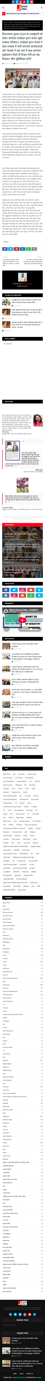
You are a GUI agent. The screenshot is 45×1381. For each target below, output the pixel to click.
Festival (22, 803)
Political (11, 22)
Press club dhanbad (31, 825)
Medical (11, 817)
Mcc (4, 817)
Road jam (17, 835)
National (29, 817)
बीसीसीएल (33, 872)
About (22, 1373)
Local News (35, 814)
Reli (26, 832)
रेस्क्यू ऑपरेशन (6, 886)
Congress (6, 788)
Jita (36, 810)
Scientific (6, 839)
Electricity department (10, 799)
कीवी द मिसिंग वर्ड (24, 854)
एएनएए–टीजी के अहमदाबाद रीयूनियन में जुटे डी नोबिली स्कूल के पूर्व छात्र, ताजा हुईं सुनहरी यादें (21, 571)
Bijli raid (37, 781)
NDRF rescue (7, 821)
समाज (32, 886)
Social (35, 839)
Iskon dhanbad (18, 810)
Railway (38, 828)
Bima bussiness (8, 785)
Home (5, 22)
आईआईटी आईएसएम (35, 846)
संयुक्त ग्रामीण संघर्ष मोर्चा (9, 890)
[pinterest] (24, 2)
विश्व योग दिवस (16, 886)
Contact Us (29, 1373)
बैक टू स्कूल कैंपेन (7, 875)
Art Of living (18, 778)
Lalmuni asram (20, 814)
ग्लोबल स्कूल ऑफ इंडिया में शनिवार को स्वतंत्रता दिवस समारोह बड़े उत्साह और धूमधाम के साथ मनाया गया (27, 703)
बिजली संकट (25, 872)
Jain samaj (29, 810)
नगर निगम (31, 864)
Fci (16, 803)
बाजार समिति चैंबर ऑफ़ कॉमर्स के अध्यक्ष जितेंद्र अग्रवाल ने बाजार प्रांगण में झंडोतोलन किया (25, 747)
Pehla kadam (37, 821)
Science (32, 835)
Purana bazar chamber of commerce (14, 828)
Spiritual (6, 843)
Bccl (30, 781)
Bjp (25, 785)
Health (26, 806)
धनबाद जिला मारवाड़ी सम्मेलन (10, 864)
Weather (35, 843)
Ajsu (14, 774)
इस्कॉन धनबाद (25, 850)
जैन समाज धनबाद (21, 861)
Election (36, 796)
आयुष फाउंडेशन (7, 850)
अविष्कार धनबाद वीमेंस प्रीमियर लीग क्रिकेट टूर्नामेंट (15, 846)
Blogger (39, 1377)
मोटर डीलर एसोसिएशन (21, 879)
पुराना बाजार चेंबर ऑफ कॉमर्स (20, 868)
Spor (12, 843)
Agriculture (6, 774)
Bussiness (32, 785)
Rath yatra (6, 832)
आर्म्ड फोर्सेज (16, 850)
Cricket (20, 788)
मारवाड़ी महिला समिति (8, 879)
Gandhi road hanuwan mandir (12, 806)
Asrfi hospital (29, 778)
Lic (28, 814)
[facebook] (13, 2)
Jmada (5, 814)
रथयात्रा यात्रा (33, 882)
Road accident (7, 835)
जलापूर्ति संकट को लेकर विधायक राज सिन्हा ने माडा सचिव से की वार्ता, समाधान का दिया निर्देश (26, 301)
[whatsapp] (30, 595)
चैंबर (13, 861)
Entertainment (24, 799)
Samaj (25, 835)
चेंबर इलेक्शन (6, 861)
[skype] (27, 2)
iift (4, 810)
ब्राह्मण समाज (18, 875)
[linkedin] (34, 1314)
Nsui (15, 821)
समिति (38, 886)
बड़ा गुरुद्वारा (32, 868)
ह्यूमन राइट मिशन (22, 890)
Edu (21, 796)
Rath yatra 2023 (17, 832)
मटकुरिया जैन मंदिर (28, 875)
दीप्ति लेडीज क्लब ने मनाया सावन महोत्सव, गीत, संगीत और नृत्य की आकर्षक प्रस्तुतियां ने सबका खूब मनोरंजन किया (22, 14)
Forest (29, 803)
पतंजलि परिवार (6, 868)
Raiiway (30, 828)
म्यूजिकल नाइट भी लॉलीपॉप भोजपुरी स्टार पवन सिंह (15, 882)
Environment (35, 799)
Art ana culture (31, 774)
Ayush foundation (8, 781)
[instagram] (20, 2)
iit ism (9, 810)
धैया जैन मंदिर (23, 864)
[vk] (5, 595)
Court (13, 788)
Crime (27, 788)
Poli (4, 825)
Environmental (7, 803)
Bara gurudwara (22, 781)
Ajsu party (21, 774)
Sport (19, 843)
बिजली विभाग (16, 872)
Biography (19, 785)
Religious (32, 832)
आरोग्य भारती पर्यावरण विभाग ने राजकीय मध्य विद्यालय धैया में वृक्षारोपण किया (27, 726)
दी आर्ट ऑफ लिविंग (33, 861)
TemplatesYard (21, 1377)
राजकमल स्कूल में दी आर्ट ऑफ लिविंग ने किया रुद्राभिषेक (20, 534)
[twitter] (17, 2)
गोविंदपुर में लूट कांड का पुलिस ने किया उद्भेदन (23, 857)
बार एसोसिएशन (6, 872)
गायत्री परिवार (6, 857)
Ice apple (34, 806)
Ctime (33, 788)
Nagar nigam (20, 817)
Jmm (11, 814)
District (25, 792)
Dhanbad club (16, 792)
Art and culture (7, 778)
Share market (16, 839)
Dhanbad (6, 792)
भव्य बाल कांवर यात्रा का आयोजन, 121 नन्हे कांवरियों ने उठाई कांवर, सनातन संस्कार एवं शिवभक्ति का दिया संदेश (27, 692)
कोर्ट (32, 854)
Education (28, 796)
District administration (10, 796)
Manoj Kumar (8, 63)
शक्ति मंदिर (26, 886)
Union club (26, 843)
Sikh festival (26, 839)
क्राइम (37, 854)
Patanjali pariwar (25, 821)
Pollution (19, 825)
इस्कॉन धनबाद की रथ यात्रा (10, 854)
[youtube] (31, 2)
